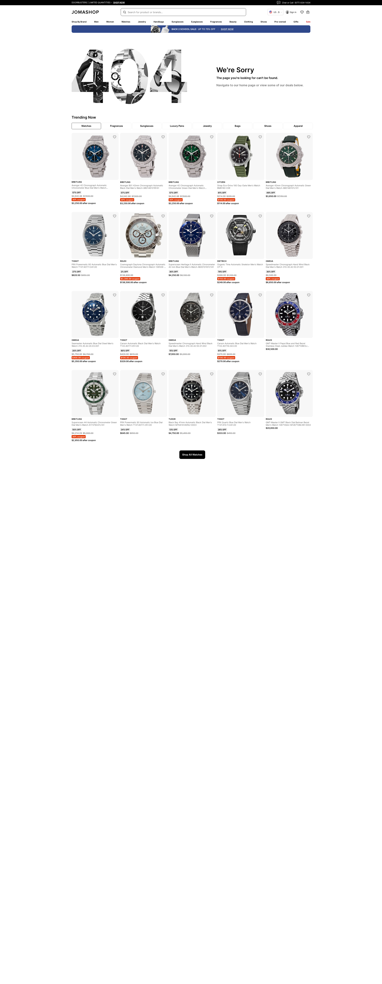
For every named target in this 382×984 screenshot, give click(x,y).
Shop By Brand (79, 21)
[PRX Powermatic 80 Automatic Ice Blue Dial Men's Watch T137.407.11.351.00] (163, 374)
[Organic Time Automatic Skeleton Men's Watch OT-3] (260, 216)
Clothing (248, 21)
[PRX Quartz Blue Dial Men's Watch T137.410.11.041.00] (260, 374)
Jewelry (142, 21)
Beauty (233, 21)
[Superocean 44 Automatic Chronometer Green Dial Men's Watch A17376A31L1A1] (114, 374)
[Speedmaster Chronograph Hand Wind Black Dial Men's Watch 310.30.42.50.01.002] (212, 295)
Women (110, 21)
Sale (308, 21)
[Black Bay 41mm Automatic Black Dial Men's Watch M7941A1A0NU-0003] (212, 374)
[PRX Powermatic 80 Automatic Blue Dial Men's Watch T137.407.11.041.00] (114, 216)
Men (96, 21)
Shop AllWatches (192, 454)
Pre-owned (280, 21)
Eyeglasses (197, 21)
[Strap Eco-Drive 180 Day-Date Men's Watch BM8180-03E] (260, 137)
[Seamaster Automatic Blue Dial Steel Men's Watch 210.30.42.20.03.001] (114, 295)
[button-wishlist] (302, 12)
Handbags (159, 21)
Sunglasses (178, 21)
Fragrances (216, 21)
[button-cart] (308, 12)
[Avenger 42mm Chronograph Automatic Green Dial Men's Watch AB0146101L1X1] (309, 137)
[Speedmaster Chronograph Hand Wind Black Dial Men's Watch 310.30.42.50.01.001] (309, 216)
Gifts (296, 21)
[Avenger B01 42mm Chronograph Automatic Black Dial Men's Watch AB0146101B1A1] (163, 137)
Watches (125, 21)
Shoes (264, 21)
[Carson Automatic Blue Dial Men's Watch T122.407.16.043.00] (260, 295)
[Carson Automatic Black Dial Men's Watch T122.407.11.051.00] (163, 295)
